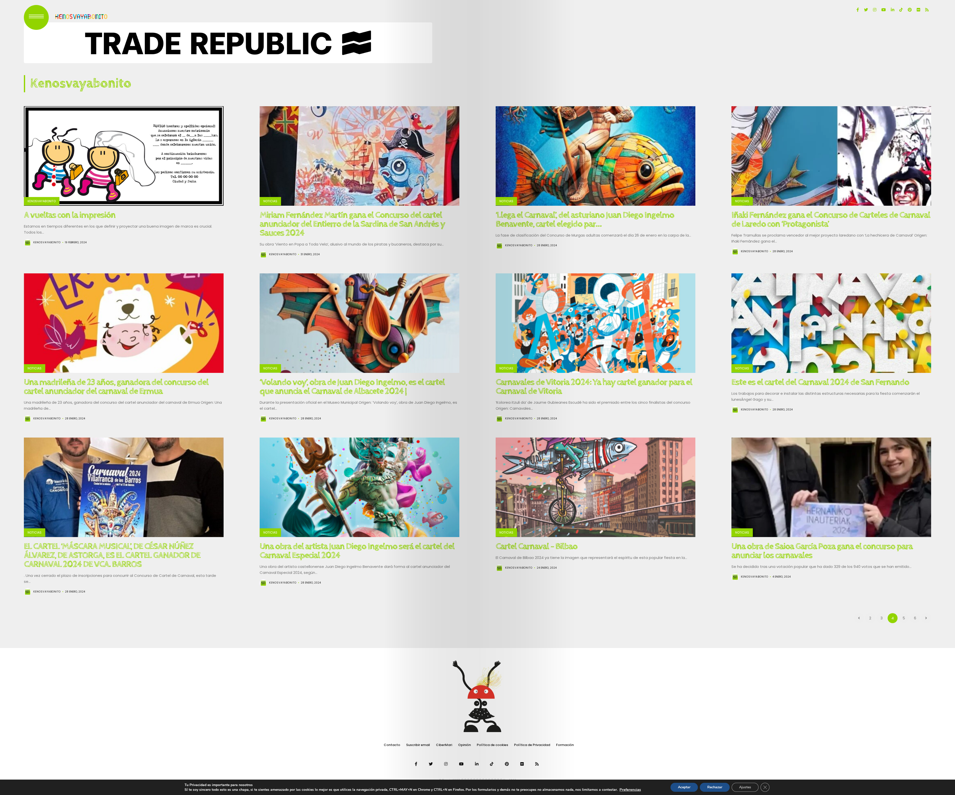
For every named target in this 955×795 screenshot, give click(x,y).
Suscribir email (418, 745)
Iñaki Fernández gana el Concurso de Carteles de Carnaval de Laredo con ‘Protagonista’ (830, 219)
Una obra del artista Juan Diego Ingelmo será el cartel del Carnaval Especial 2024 (357, 551)
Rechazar (714, 787)
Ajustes (745, 787)
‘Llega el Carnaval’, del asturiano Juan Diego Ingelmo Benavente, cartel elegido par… (585, 219)
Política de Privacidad (532, 745)
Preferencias (630, 789)
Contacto (392, 745)
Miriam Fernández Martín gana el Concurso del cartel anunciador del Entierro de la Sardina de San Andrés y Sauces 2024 (352, 224)
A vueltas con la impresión (69, 215)
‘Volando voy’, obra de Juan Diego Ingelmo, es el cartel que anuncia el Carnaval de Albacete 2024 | (352, 387)
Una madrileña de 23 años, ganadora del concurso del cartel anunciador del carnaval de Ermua (116, 387)
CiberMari (444, 745)
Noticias (270, 201)
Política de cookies (492, 745)
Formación (565, 745)
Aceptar (684, 787)
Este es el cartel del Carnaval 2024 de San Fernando (820, 382)
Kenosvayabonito (42, 201)
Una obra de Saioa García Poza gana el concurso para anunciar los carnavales (821, 551)
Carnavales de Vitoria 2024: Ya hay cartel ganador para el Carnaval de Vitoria (594, 387)
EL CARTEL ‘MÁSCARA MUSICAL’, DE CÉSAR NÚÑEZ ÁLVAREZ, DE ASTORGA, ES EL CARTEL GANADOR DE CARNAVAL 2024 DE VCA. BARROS (112, 555)
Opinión (464, 745)
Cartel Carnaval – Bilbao (536, 546)
